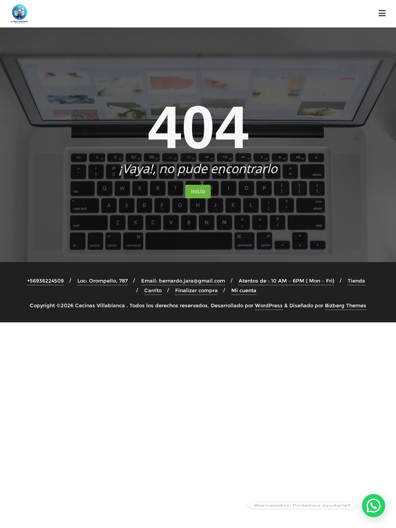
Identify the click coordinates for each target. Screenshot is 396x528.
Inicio (198, 191)
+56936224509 (45, 281)
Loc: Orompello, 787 (102, 281)
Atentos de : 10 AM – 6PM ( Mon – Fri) (286, 281)
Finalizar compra (196, 290)
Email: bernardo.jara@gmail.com (183, 281)
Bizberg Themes (345, 305)
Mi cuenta (243, 290)
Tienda (356, 281)
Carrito (153, 290)
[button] (373, 505)
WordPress (269, 305)
